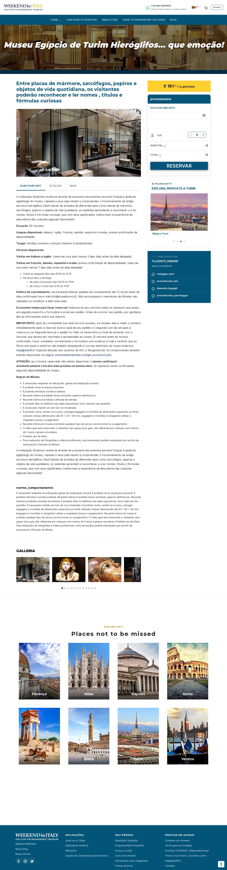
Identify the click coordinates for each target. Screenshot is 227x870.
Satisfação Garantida (126, 840)
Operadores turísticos (76, 845)
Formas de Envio (124, 866)
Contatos (170, 866)
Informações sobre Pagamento (131, 861)
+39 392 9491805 (161, 5)
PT (197, 7)
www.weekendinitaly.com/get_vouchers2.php (83, 355)
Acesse (217, 7)
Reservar (179, 166)
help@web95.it (25, 350)
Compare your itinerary (177, 840)
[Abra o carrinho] (206, 7)
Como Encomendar (125, 855)
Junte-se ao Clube (75, 840)
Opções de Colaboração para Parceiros (86, 855)
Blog (173, 19)
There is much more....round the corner (185, 855)
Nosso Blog (21, 849)
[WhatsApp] (148, 7)
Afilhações (71, 850)
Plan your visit (30, 186)
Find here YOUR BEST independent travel (187, 850)
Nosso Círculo (23, 854)
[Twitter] (32, 861)
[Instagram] (25, 861)
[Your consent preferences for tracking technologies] (221, 864)
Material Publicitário (25, 844)
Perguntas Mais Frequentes (129, 845)
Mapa (73, 186)
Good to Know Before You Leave (144, 19)
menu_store (110, 19)
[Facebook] (18, 861)
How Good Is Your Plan (82, 19)
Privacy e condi (123, 850)
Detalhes (55, 186)
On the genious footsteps (178, 845)
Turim (54, 19)
